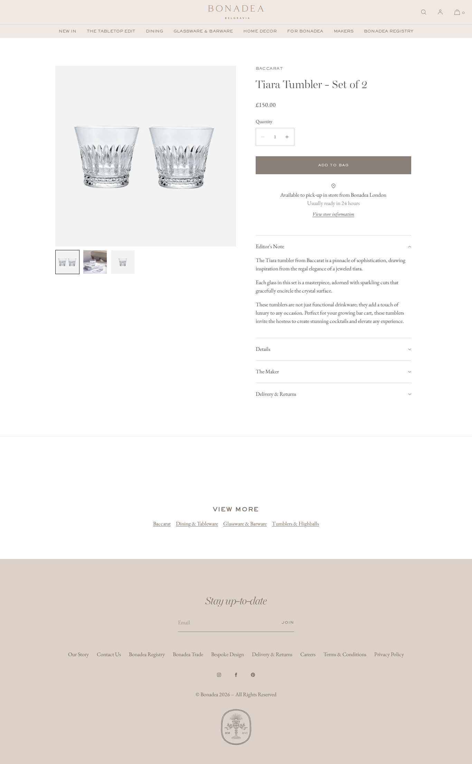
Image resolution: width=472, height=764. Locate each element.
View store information (333, 214)
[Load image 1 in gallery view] (67, 262)
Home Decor (260, 31)
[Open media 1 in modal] (145, 156)
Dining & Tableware (197, 523)
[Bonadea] (236, 12)
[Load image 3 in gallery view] (123, 262)
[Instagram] (219, 674)
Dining (154, 31)
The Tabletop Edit (111, 31)
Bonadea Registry (388, 31)
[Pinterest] (253, 674)
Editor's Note (270, 246)
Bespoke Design (227, 654)
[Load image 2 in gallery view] (95, 262)
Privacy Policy (389, 654)
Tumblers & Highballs (295, 523)
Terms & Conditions (344, 654)
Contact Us (109, 654)
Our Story (78, 654)
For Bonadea (305, 31)
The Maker (267, 371)
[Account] (440, 12)
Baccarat (269, 68)
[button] (423, 12)
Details (263, 349)
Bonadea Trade (188, 654)
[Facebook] (236, 674)
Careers (307, 654)
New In (67, 31)
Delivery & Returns (276, 394)
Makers (344, 31)
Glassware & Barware (203, 31)
